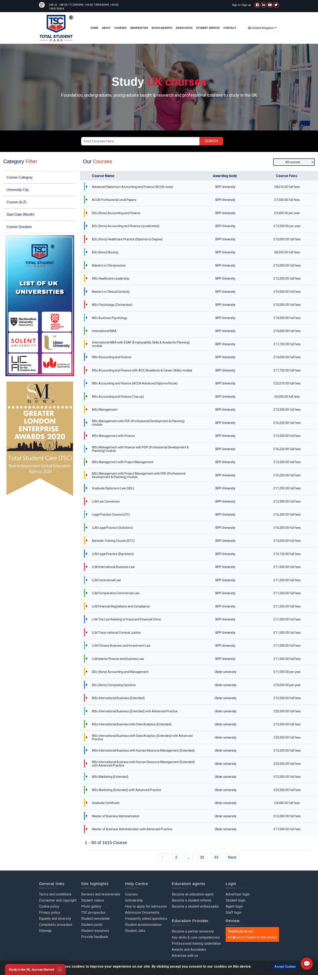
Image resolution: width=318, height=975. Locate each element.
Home (94, 27)
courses (120, 27)
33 (216, 857)
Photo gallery (91, 906)
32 (202, 857)
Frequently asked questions (146, 918)
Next (232, 857)
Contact (229, 27)
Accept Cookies (285, 966)
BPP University (225, 187)
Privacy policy (49, 912)
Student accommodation (143, 925)
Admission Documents (142, 912)
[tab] (39, 177)
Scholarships (161, 27)
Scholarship (134, 900)
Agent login (234, 906)
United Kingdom (263, 28)
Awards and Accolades (189, 949)
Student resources (95, 931)
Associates (184, 27)
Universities (139, 27)
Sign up (246, 5)
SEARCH (211, 141)
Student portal (91, 925)
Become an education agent (193, 894)
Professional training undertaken (196, 943)
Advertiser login (238, 894)
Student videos (92, 900)
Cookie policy (49, 906)
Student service (208, 27)
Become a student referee (191, 900)
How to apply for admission (146, 906)
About (106, 27)
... (188, 857)
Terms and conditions (55, 894)
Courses (131, 894)
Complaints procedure (55, 925)
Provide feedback (94, 937)
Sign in (236, 5)
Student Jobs (135, 931)
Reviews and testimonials (100, 894)
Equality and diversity (55, 918)
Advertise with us (185, 956)
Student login (236, 900)
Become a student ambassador (195, 906)
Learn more (261, 966)
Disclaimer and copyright (57, 900)
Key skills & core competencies (196, 937)
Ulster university (225, 672)
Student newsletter (95, 918)
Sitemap (45, 931)
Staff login (233, 912)
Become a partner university (193, 931)
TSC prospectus (93, 912)
